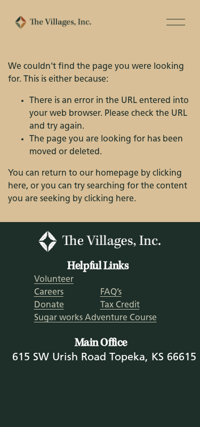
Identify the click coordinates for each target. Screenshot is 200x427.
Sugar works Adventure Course (95, 318)
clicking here (109, 199)
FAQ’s (111, 292)
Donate (49, 305)
